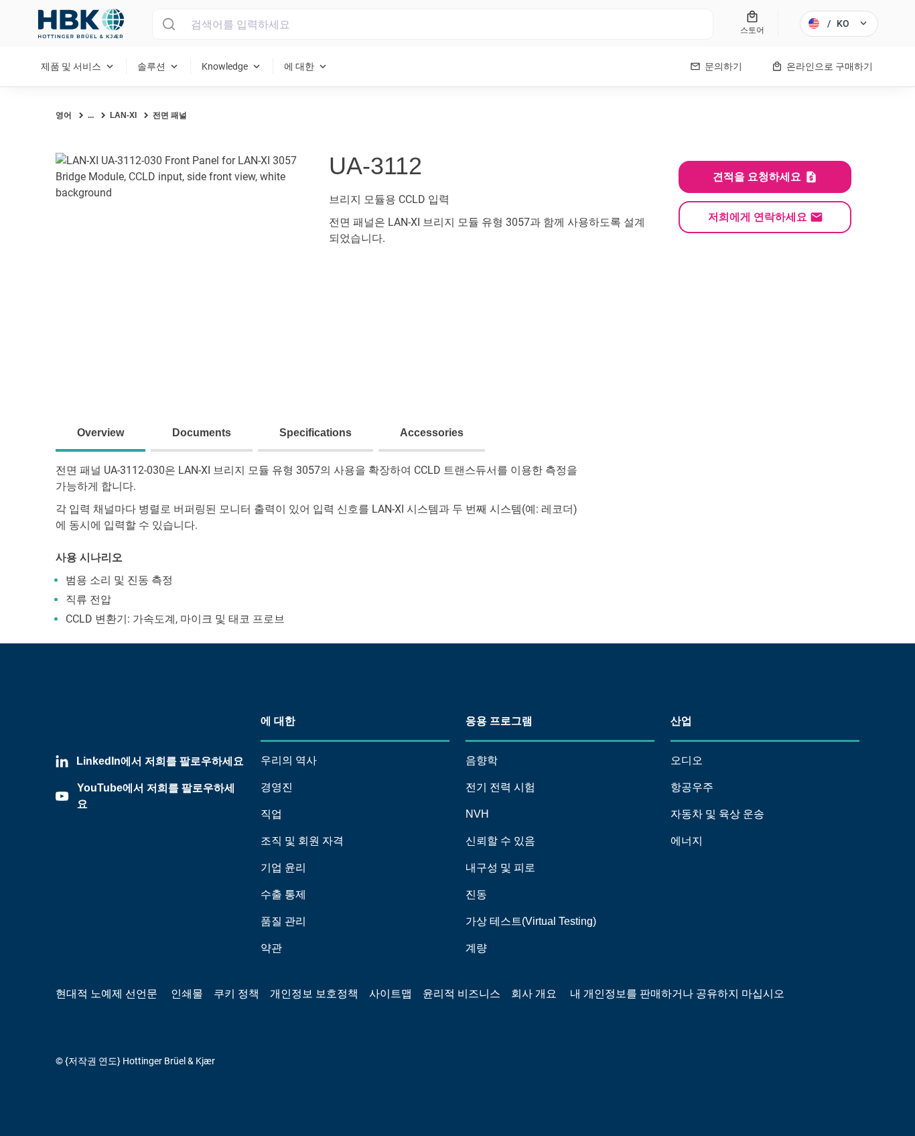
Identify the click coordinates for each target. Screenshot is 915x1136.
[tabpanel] (457, 552)
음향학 (482, 760)
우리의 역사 (289, 760)
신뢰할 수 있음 (500, 840)
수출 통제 (283, 894)
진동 (476, 894)
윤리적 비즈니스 (461, 993)
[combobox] (432, 24)
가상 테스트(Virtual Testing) (531, 921)
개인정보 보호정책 (314, 993)
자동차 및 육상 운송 (717, 814)
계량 (476, 948)
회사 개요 (534, 993)
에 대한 (278, 721)
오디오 (687, 760)
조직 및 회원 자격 (302, 840)
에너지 (687, 840)
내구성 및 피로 (500, 867)
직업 (271, 814)
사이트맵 (390, 993)
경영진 (277, 787)
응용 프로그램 (499, 721)
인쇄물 (187, 993)
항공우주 (692, 787)
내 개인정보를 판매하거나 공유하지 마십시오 (675, 993)
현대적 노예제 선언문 (106, 993)
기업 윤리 (283, 867)
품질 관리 (283, 921)
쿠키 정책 (236, 993)
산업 (681, 721)
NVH (477, 814)
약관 (271, 948)
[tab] (103, 434)
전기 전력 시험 (500, 787)
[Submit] (168, 24)
